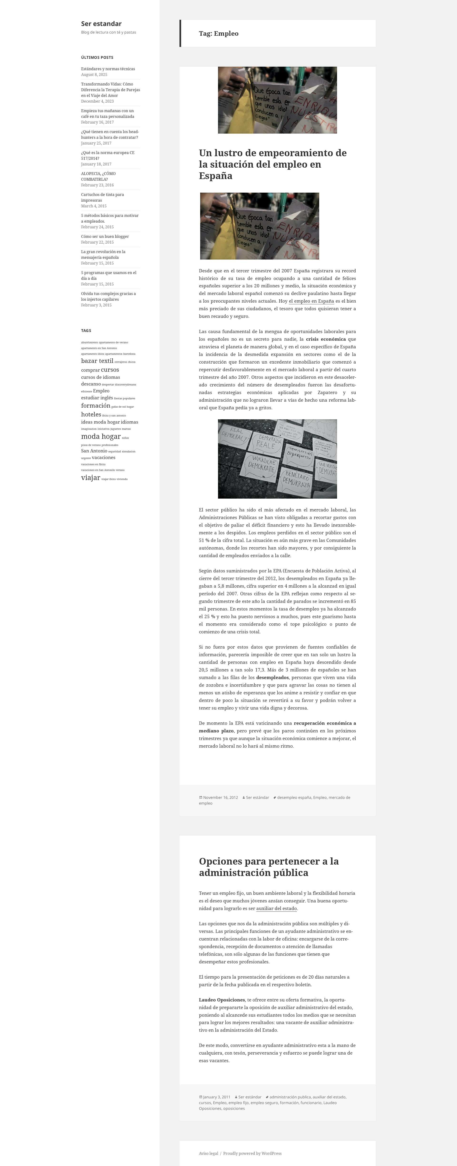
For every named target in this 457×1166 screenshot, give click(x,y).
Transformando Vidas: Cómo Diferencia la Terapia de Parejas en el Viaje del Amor (110, 89)
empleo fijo (238, 1102)
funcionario (311, 1102)
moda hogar (101, 436)
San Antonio (94, 451)
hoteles (91, 414)
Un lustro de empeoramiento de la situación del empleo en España (273, 164)
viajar (90, 477)
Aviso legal (208, 1153)
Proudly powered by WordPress (252, 1153)
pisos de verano (91, 445)
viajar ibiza (108, 479)
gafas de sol (118, 406)
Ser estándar (257, 797)
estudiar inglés (97, 398)
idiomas (129, 422)
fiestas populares (124, 398)
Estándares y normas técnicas (108, 68)
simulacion (128, 451)
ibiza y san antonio (114, 415)
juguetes (115, 428)
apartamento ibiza (92, 353)
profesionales (110, 445)
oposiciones (234, 1108)
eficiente (86, 391)
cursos (110, 369)
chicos (131, 362)
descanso (91, 384)
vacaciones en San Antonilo (98, 470)
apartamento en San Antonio (99, 348)
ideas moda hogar (100, 422)
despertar (108, 384)
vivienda (122, 479)
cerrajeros (120, 362)
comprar (90, 370)
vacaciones (103, 457)
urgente (86, 458)
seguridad (114, 451)
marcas (126, 428)
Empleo (101, 391)
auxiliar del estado (276, 908)
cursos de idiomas (100, 377)
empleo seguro (264, 1102)
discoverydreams (125, 384)
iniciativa (103, 428)
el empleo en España (311, 301)
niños (125, 438)
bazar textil (97, 361)
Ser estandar (101, 23)
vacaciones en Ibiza (93, 464)
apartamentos (113, 353)
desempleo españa (294, 797)
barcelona (129, 353)
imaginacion (89, 428)
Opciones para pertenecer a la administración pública (269, 867)
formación (95, 405)
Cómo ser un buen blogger (105, 236)
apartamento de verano (113, 342)
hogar (130, 406)
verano (120, 470)
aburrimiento (89, 342)
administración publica (290, 1097)
